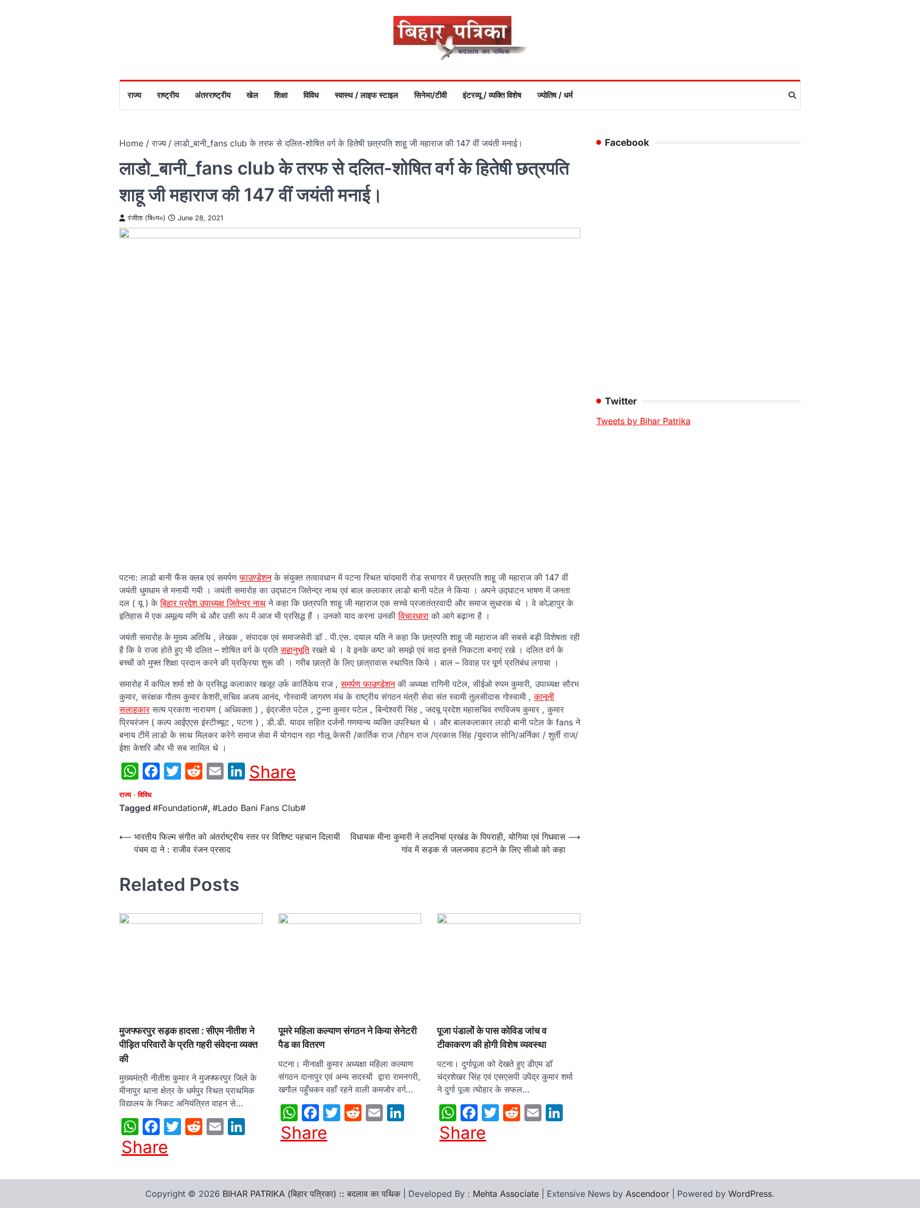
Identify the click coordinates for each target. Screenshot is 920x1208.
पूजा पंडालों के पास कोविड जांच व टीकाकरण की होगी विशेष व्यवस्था (492, 1037)
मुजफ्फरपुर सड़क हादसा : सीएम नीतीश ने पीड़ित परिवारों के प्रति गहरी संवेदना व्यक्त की (188, 1044)
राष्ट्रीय (168, 95)
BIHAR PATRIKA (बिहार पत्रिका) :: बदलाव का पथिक (311, 1193)
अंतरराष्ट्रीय (213, 95)
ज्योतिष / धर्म (555, 95)
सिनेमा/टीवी (430, 95)
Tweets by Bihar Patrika (643, 421)
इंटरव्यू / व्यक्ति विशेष (492, 95)
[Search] (792, 95)
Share (272, 772)
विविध (311, 95)
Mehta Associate (507, 1193)
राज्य (134, 95)
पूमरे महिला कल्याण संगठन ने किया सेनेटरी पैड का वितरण (347, 1037)
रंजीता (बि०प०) (147, 218)
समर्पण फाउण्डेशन (368, 684)
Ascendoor (647, 1193)
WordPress (750, 1193)
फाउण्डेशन (256, 577)
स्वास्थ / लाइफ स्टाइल (366, 95)
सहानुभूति (295, 649)
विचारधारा (413, 615)
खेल (252, 95)
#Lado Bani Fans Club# (259, 807)
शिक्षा (281, 95)
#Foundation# (180, 807)
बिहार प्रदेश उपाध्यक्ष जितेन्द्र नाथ (213, 603)
